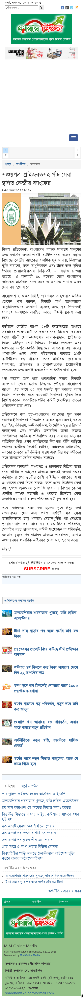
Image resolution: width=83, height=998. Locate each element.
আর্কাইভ (36, 901)
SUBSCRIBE (38, 568)
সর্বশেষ (10, 786)
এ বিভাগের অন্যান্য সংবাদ (19, 601)
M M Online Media (30, 955)
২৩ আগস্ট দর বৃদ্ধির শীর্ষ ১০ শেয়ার (27, 840)
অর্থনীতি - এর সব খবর (65, 891)
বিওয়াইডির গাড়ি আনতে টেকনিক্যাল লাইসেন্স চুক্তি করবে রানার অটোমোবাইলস (38, 856)
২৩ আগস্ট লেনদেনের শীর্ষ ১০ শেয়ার (28, 826)
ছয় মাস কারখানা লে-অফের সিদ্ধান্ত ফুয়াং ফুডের (36, 807)
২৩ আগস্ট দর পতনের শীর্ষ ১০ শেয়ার (29, 833)
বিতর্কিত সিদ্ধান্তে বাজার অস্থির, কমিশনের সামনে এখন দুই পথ (40, 817)
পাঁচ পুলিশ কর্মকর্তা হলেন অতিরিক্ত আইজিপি (33, 794)
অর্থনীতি (20, 164)
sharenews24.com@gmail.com (29, 993)
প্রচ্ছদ (8, 164)
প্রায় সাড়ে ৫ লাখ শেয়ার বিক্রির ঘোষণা (30, 846)
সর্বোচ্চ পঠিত (30, 786)
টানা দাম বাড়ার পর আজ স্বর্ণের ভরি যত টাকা (34, 882)
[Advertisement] (41, 98)
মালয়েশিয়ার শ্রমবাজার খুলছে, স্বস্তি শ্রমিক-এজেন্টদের (40, 801)
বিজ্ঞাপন (63, 901)
